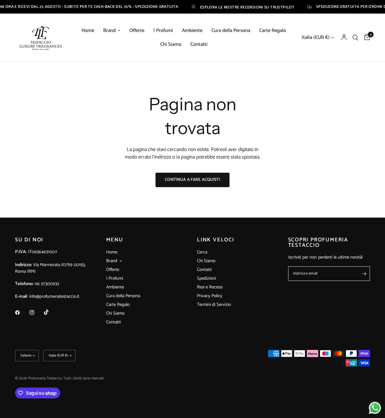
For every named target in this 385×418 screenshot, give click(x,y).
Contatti (199, 45)
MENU (114, 240)
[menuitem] (88, 31)
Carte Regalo (272, 31)
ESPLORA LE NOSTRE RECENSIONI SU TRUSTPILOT (239, 6)
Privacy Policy (209, 296)
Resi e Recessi (210, 287)
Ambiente (192, 31)
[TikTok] (50, 312)
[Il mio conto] (344, 38)
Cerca (202, 252)
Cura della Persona (230, 31)
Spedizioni (206, 278)
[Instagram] (36, 312)
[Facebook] (21, 312)
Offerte (136, 31)
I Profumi (163, 31)
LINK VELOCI (215, 240)
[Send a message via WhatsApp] (375, 408)
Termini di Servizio (214, 304)
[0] (365, 38)
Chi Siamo (170, 45)
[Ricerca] (355, 38)
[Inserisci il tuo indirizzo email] (364, 273)
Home (88, 31)
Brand (109, 31)
